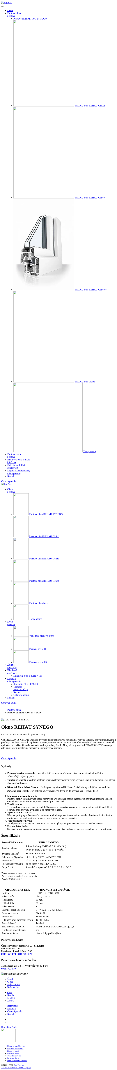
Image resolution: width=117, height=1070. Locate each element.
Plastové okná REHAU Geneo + (91, 289)
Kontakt (11, 476)
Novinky (11, 1008)
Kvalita (10, 995)
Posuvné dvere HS (38, 649)
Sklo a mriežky (20, 689)
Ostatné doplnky (21, 695)
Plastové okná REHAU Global (90, 105)
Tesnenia (17, 686)
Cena (9, 992)
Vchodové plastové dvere (41, 636)
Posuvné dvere (13, 1058)
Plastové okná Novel (85, 381)
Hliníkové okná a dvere (17, 1060)
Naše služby (13, 987)
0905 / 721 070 (8, 954)
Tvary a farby (89, 451)
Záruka (10, 1000)
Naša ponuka (13, 984)
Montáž (11, 998)
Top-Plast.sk (19, 1065)
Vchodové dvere (14, 1056)
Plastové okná (13, 1051)
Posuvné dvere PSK (39, 662)
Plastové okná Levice (16, 1046)
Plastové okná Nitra (15, 1048)
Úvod (10, 10)
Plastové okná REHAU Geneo (90, 197)
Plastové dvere (13, 1053)
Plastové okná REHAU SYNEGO (30, 18)
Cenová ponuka (8, 481)
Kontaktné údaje (9, 1027)
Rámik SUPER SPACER (25, 684)
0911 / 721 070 (25, 954)
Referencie (12, 1006)
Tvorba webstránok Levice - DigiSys (16, 1067)
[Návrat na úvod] (6, 2)
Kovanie (17, 692)
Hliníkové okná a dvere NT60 (27, 675)
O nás (10, 981)
